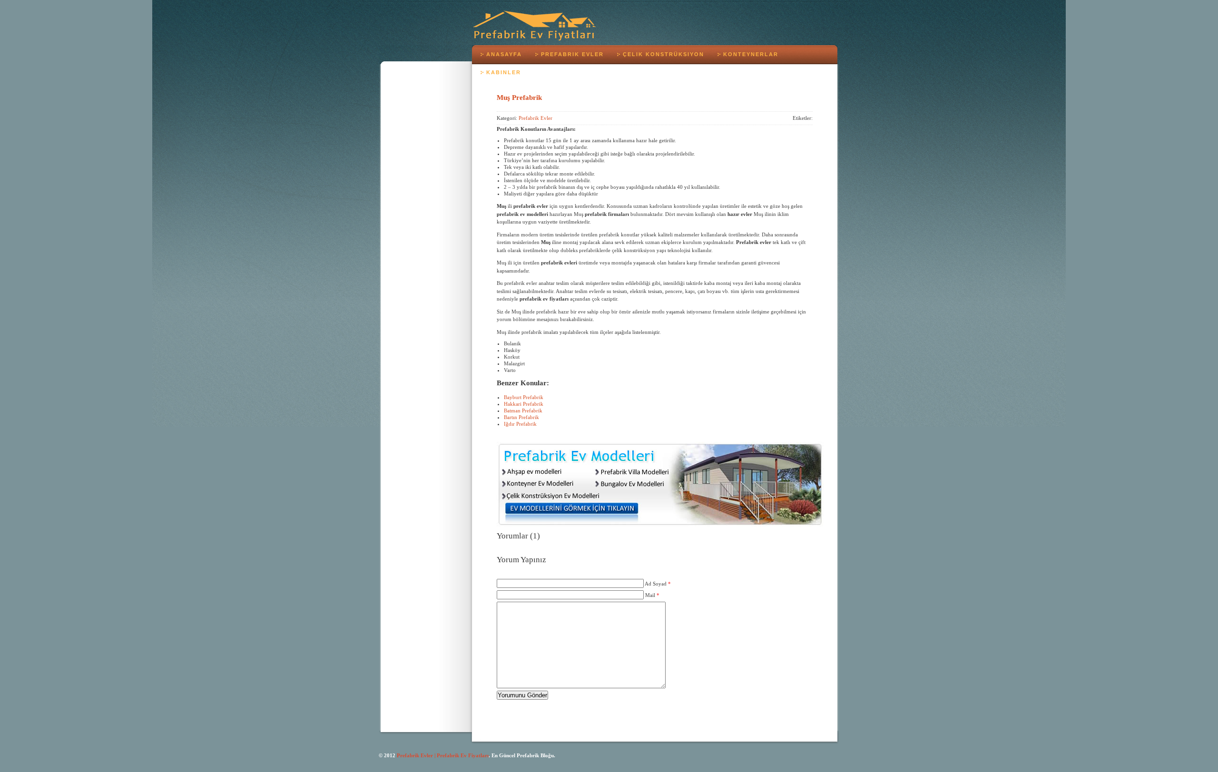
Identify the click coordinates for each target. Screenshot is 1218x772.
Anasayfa (504, 54)
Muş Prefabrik (519, 97)
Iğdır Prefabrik (520, 424)
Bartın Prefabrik (521, 417)
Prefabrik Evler (572, 54)
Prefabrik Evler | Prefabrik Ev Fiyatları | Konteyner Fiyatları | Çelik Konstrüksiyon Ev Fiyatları (534, 25)
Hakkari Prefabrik (523, 404)
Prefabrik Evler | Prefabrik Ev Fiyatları (443, 755)
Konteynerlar (750, 54)
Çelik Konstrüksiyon (663, 54)
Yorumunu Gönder (522, 695)
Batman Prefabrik (523, 410)
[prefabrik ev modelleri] (660, 525)
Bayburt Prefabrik (523, 397)
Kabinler (503, 72)
